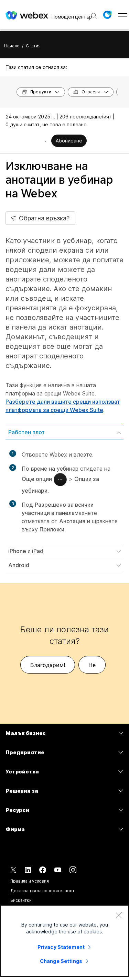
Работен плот (26, 432)
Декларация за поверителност (42, 890)
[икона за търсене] (94, 16)
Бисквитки (21, 900)
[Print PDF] (46, 141)
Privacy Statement (61, 947)
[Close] (118, 915)
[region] (64, 941)
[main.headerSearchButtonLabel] (93, 13)
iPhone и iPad (25, 551)
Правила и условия (29, 881)
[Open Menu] (122, 15)
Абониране (69, 140)
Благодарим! (47, 665)
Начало (12, 45)
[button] (107, 15)
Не (92, 665)
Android (18, 565)
